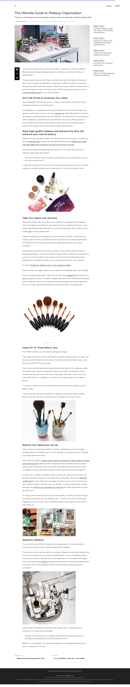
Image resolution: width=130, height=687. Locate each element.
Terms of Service (69, 671)
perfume (44, 562)
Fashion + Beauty (51, 21)
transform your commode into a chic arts (48, 487)
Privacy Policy (59, 671)
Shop (117, 6)
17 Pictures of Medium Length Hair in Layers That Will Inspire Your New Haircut (103, 30)
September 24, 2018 (37, 21)
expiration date (34, 142)
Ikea (29, 231)
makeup (58, 113)
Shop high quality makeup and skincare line (48, 131)
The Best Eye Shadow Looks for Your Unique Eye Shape (50, 265)
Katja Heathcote (21, 21)
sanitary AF (71, 275)
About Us (51, 671)
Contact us (78, 671)
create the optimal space (32, 93)
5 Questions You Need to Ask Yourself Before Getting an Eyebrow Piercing (103, 43)
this (24, 278)
